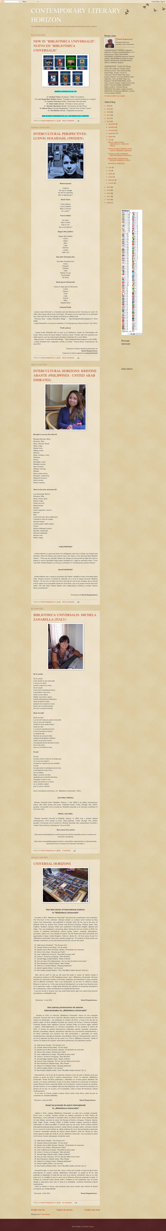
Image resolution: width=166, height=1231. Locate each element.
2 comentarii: (66, 850)
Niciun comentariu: (68, 120)
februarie (112, 180)
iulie (110, 140)
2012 (108, 193)
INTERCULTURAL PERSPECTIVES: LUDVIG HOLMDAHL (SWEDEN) (60, 135)
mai (110, 171)
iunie (110, 167)
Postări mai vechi (92, 1210)
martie (111, 177)
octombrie (112, 130)
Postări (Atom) (45, 1214)
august (111, 136)
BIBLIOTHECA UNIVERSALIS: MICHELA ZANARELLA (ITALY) (64, 616)
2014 (108, 187)
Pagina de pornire (64, 1210)
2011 (108, 196)
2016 (108, 118)
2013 (108, 190)
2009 (108, 203)
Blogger (91, 1226)
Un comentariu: (67, 1202)
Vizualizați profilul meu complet (114, 96)
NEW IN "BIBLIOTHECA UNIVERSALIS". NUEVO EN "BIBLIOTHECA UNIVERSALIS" (64, 45)
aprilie (111, 174)
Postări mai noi (37, 1210)
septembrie (112, 133)
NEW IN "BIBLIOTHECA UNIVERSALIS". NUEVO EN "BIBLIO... (118, 144)
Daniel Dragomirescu (125, 39)
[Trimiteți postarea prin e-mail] (78, 120)
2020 (108, 106)
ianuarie (111, 183)
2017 (108, 115)
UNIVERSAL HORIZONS (52, 863)
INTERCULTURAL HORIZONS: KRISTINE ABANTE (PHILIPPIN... (120, 154)
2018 (108, 112)
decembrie (112, 124)
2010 (108, 199)
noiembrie (112, 127)
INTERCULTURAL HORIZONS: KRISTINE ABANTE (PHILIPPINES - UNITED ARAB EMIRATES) (64, 375)
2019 (108, 109)
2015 (108, 121)
